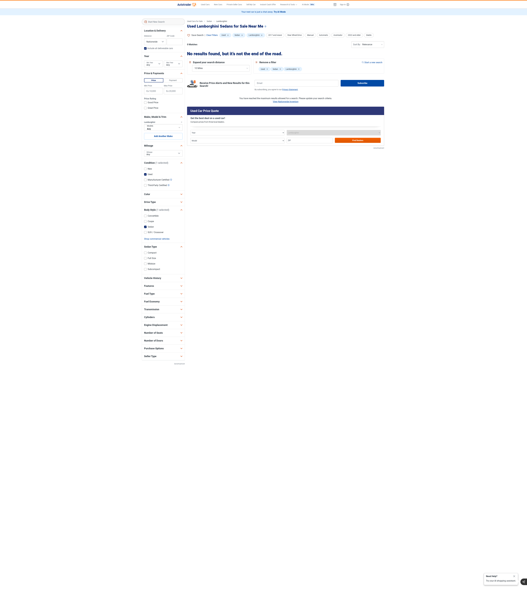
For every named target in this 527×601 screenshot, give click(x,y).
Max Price (168, 86)
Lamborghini (221, 21)
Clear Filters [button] (212, 35)
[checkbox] (151, 103)
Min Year (150, 62)
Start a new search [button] (373, 62)
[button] (335, 4)
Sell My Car (251, 4)
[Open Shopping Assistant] (523, 582)
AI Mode (308, 4)
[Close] (514, 576)
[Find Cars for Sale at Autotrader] (187, 4)
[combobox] (163, 22)
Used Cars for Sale (195, 21)
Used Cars (205, 4)
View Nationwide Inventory (285, 101)
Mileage (149, 152)
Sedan (209, 21)
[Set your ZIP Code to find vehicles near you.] (265, 27)
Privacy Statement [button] (290, 89)
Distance (148, 36)
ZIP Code (170, 36)
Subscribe (362, 83)
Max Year (169, 62)
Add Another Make (163, 136)
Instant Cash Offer (268, 4)
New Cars (218, 4)
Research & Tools (287, 4)
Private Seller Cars (234, 4)
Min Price (148, 86)
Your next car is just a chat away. (263, 12)
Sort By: (357, 44)
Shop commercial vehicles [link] (156, 239)
